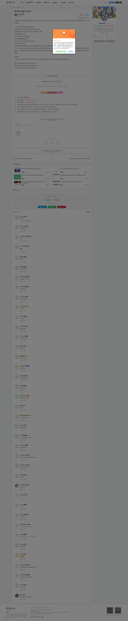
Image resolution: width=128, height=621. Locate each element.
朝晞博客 (71, 51)
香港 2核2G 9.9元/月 (61, 51)
